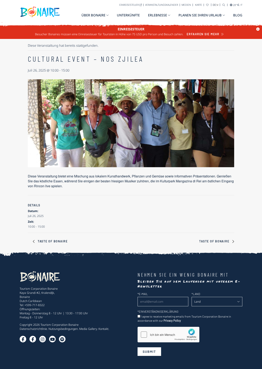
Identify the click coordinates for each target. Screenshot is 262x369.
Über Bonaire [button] (93, 15)
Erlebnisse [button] (157, 15)
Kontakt (103, 329)
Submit (149, 351)
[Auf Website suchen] (223, 4)
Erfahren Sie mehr (203, 34)
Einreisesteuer (129, 5)
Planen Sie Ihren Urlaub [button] (200, 15)
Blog (237, 15)
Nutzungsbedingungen (63, 329)
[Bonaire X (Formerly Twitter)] (23, 339)
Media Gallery (88, 329)
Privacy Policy (172, 320)
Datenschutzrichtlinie (33, 329)
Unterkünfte (128, 15)
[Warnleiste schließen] (258, 29)
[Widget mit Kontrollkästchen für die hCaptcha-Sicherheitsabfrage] (168, 334)
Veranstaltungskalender (161, 5)
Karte (198, 5)
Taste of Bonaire (52, 241)
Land (196, 294)
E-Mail (143, 294)
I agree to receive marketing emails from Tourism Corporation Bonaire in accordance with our (184, 318)
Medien (186, 5)
